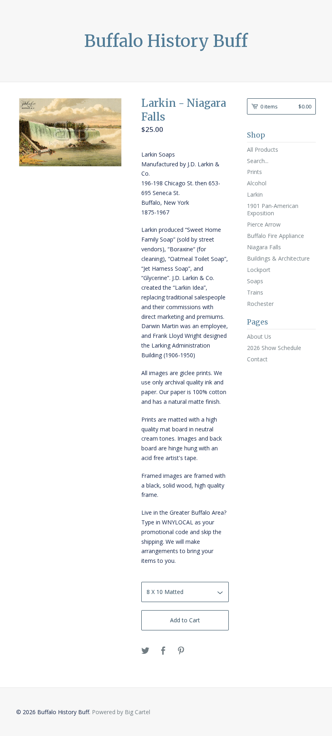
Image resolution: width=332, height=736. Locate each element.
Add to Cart (185, 620)
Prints (254, 172)
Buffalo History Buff (166, 40)
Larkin (255, 194)
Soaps (255, 281)
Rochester (260, 304)
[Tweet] (145, 651)
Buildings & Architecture (278, 258)
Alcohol (256, 183)
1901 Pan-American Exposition (272, 209)
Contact (257, 359)
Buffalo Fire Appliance (275, 236)
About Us (259, 336)
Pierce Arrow (264, 224)
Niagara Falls (264, 247)
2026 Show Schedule (274, 348)
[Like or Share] (163, 651)
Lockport (258, 270)
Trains (255, 292)
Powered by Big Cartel (121, 712)
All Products (262, 149)
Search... (257, 161)
